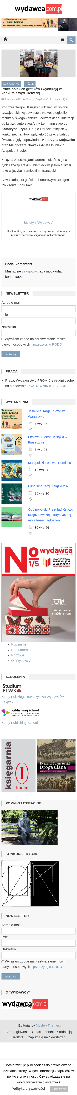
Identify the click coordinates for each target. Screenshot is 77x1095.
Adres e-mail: (11, 302)
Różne (30, 84)
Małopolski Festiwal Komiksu (49, 463)
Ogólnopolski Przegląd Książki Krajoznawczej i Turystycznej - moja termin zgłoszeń (50, 515)
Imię (4, 315)
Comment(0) (60, 99)
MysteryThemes (48, 1044)
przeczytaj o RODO (47, 344)
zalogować (30, 271)
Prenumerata (21, 650)
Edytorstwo (11, 84)
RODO (18, 1056)
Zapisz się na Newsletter (46, 1056)
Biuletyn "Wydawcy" (37, 99)
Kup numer (19, 644)
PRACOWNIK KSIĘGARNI (47, 386)
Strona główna (16, 1051)
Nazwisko (8, 327)
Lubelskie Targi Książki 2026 (49, 486)
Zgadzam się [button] (59, 1089)
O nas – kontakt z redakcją (52, 1051)
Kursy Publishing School (19, 723)
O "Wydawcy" (21, 661)
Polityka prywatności (28, 1089)
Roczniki (18, 655)
